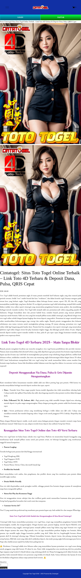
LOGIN (20, 17)
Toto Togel (4, 296)
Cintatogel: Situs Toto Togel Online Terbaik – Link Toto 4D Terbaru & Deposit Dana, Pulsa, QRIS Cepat (40, 22)
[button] (4, 568)
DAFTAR (60, 17)
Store (2, 22)
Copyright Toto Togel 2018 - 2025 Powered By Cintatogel (40, 573)
